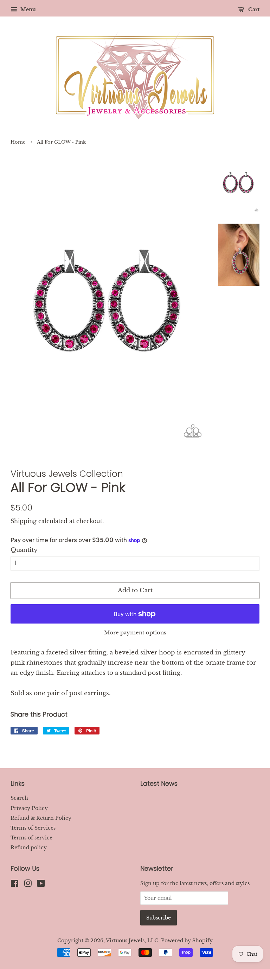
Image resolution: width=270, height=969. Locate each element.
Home (18, 142)
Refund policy (29, 847)
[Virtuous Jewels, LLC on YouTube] (41, 885)
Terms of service (31, 838)
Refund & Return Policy (41, 818)
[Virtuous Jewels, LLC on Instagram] (28, 885)
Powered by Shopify (187, 940)
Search (19, 798)
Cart (253, 9)
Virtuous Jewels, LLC (132, 940)
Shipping (24, 521)
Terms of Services (33, 828)
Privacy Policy (29, 808)
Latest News (159, 783)
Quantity (24, 550)
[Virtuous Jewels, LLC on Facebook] (15, 885)
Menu (27, 9)
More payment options (135, 632)
